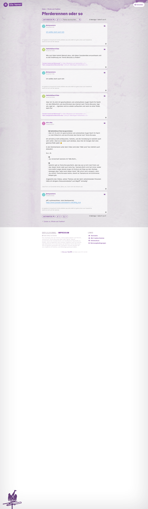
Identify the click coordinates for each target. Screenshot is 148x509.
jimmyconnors (51, 25)
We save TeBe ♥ (67, 252)
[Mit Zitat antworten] (104, 26)
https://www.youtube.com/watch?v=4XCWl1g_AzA (63, 202)
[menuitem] (138, 5)
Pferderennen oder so (62, 14)
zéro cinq (49, 122)
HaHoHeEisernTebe (52, 48)
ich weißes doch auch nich (55, 32)
